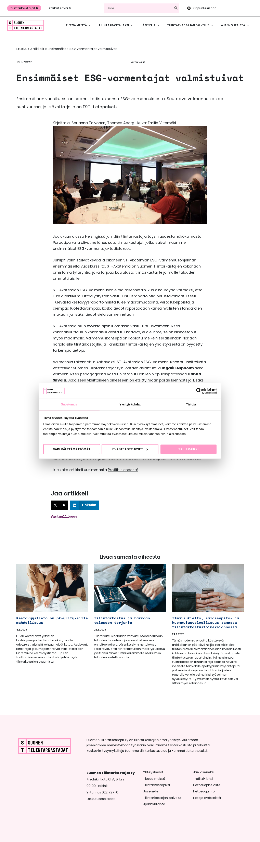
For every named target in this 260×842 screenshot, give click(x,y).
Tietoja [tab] (191, 404)
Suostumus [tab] (69, 404)
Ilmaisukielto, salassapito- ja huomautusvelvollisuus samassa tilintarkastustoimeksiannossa (205, 622)
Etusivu (21, 49)
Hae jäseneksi (203, 772)
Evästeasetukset (127, 449)
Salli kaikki (188, 449)
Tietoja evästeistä (207, 797)
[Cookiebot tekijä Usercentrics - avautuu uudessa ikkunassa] (199, 391)
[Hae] (176, 8)
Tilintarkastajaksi (156, 785)
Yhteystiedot (153, 772)
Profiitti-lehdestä (123, 469)
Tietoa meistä (154, 778)
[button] (24, 8)
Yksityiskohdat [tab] (130, 404)
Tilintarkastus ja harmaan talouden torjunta (122, 620)
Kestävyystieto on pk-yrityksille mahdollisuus (52, 620)
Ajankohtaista (154, 804)
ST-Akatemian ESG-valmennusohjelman (159, 260)
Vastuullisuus (64, 516)
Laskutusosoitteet (101, 798)
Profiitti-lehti (203, 778)
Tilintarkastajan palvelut (162, 797)
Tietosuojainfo (204, 791)
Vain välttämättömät (71, 449)
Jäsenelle (150, 791)
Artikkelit (37, 49)
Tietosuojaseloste (206, 785)
